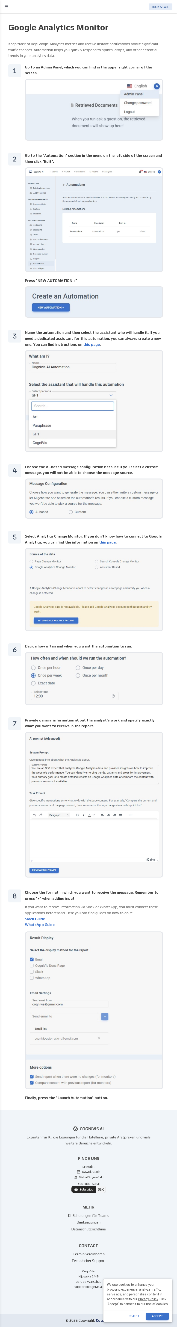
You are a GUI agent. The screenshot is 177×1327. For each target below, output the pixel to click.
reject (134, 1316)
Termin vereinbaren (89, 1254)
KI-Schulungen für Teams (88, 1215)
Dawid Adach (90, 1171)
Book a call (160, 7)
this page (91, 344)
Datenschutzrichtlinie (88, 1229)
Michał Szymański (90, 1177)
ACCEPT (157, 1316)
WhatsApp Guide (40, 924)
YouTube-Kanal (91, 1186)
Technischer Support (88, 1261)
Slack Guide (35, 919)
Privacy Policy (148, 1299)
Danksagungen (88, 1222)
